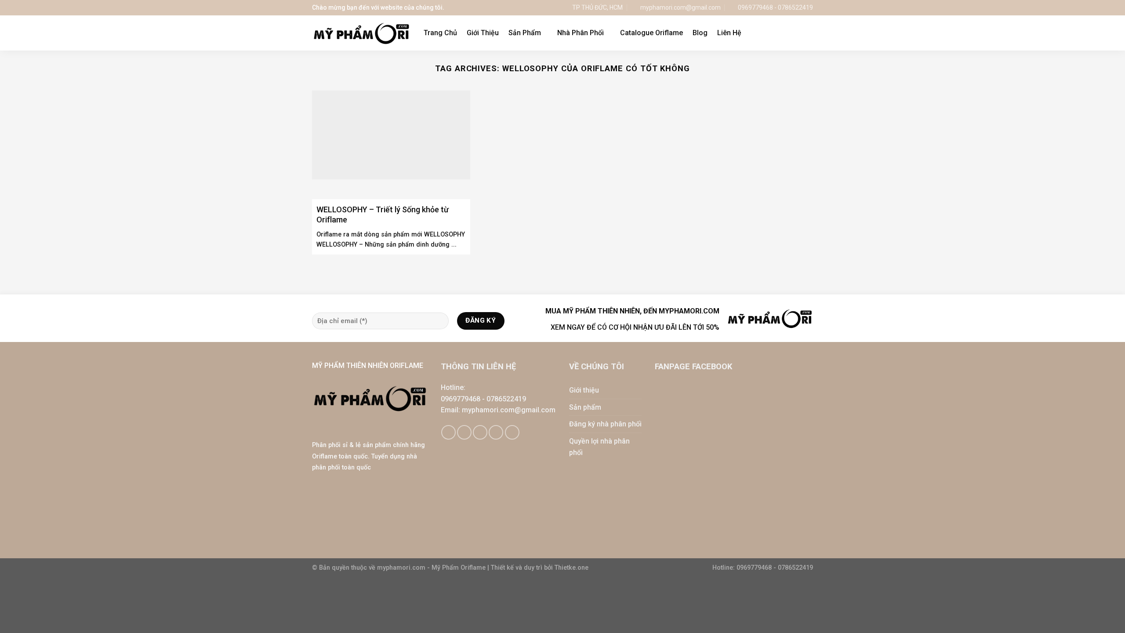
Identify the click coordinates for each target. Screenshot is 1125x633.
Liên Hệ (729, 33)
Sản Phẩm (524, 33)
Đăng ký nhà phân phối (605, 424)
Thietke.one (571, 567)
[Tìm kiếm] (809, 32)
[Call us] (496, 432)
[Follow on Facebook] (448, 432)
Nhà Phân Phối (580, 33)
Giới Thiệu (483, 33)
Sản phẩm (585, 407)
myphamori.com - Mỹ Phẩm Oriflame (432, 567)
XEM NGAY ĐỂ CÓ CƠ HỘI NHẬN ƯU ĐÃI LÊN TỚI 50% (635, 327)
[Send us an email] (480, 432)
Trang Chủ (440, 33)
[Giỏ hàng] (790, 33)
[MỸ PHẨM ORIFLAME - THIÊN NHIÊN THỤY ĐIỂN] (361, 33)
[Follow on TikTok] (464, 432)
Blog (700, 33)
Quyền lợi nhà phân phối (599, 447)
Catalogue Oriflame (651, 33)
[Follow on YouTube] (512, 432)
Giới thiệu (584, 390)
